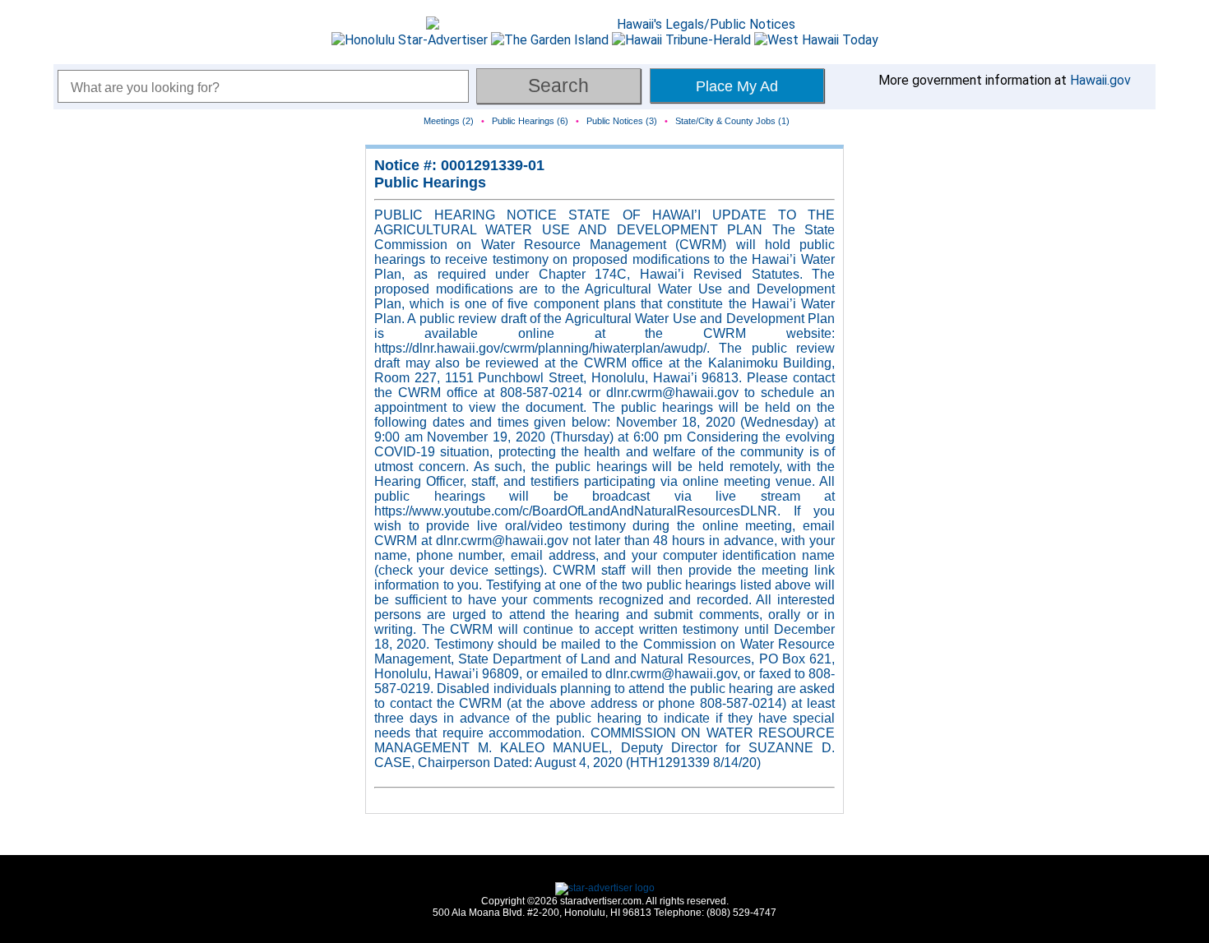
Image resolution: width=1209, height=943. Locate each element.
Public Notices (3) (621, 121)
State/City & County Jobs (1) (732, 121)
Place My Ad (737, 86)
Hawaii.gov (1100, 80)
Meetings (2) (449, 121)
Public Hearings (430, 182)
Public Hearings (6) (530, 121)
